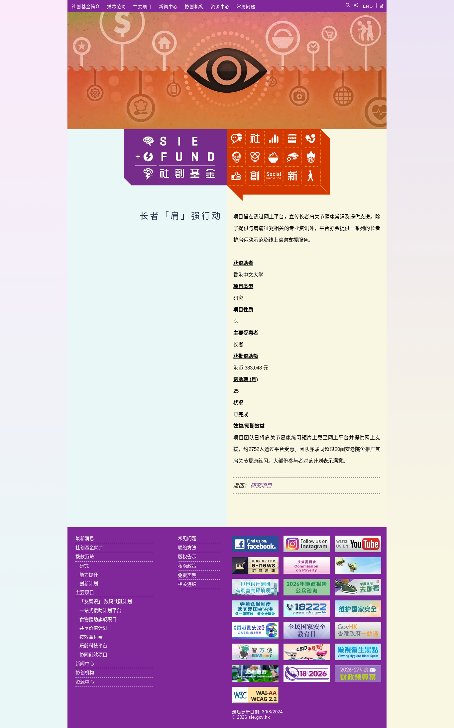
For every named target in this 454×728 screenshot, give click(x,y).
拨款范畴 (116, 6)
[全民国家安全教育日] (307, 637)
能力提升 (88, 574)
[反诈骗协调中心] (307, 615)
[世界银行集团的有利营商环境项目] (255, 593)
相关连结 (187, 584)
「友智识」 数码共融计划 (105, 601)
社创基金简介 (86, 6)
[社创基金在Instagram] (307, 550)
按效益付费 (91, 637)
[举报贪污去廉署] (358, 593)
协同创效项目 (93, 654)
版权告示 (187, 556)
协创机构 (194, 6)
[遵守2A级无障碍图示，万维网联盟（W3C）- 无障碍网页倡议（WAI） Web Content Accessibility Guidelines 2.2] (255, 701)
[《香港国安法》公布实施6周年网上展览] (255, 637)
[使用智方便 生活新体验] (255, 658)
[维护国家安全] (358, 615)
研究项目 (261, 485)
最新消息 (84, 538)
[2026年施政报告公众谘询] (307, 593)
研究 (84, 566)
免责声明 (187, 575)
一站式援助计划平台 (100, 610)
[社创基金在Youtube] (358, 550)
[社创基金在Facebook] (255, 550)
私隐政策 (187, 566)
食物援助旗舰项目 (98, 619)
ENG (368, 5)
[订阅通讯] (255, 572)
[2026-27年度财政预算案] (358, 680)
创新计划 (88, 583)
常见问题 (246, 6)
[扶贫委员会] (307, 572)
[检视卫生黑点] (358, 658)
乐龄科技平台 (93, 645)
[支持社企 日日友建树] (358, 572)
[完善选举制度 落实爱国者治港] (255, 615)
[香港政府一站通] (358, 637)
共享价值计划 (93, 628)
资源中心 (220, 6)
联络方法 (187, 547)
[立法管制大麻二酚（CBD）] (307, 658)
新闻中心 (168, 6)
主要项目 (142, 6)
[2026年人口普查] (307, 680)
